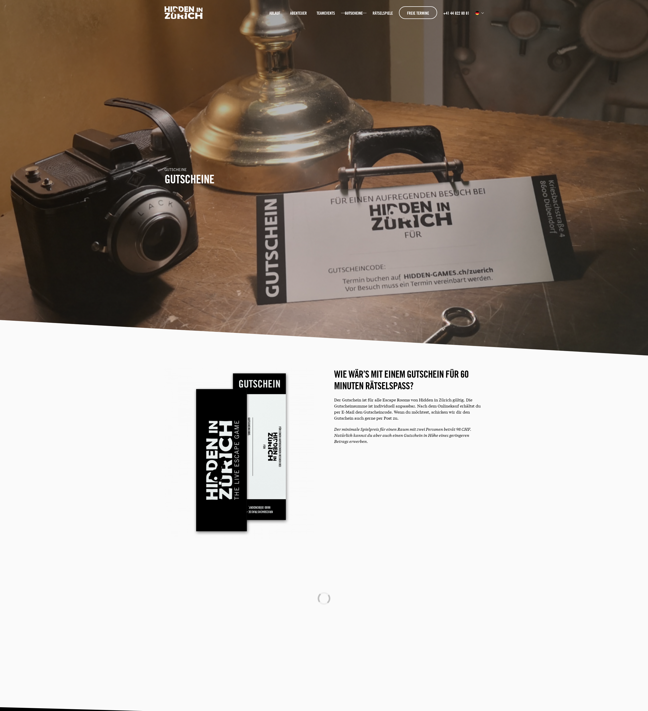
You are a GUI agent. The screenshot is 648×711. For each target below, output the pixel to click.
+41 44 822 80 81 (456, 13)
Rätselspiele (383, 13)
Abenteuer (298, 13)
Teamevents (326, 13)
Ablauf (274, 13)
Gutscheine (354, 13)
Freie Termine (418, 13)
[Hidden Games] (184, 17)
